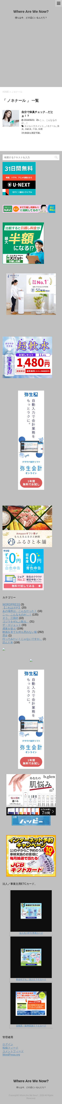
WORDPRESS (11, 604)
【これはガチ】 (11, 607)
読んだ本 (7, 642)
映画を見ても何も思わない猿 (19, 632)
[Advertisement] (31, 54)
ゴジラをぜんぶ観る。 (15, 621)
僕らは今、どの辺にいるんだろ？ (31, 1087)
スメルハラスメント (34, 126)
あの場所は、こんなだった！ (19, 611)
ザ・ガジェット (11, 625)
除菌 (40, 129)
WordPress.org (11, 1054)
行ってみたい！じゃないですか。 (22, 639)
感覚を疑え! (9, 628)
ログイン (7, 1044)
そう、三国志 (10, 618)
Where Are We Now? (31, 11)
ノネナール (50, 126)
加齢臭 (28, 129)
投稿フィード (10, 1047)
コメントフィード (13, 1051)
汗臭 (35, 129)
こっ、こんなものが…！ (17, 614)
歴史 (5, 635)
